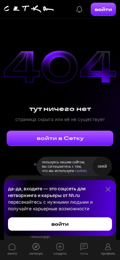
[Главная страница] (29, 9)
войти (103, 9)
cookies (81, 170)
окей (102, 166)
